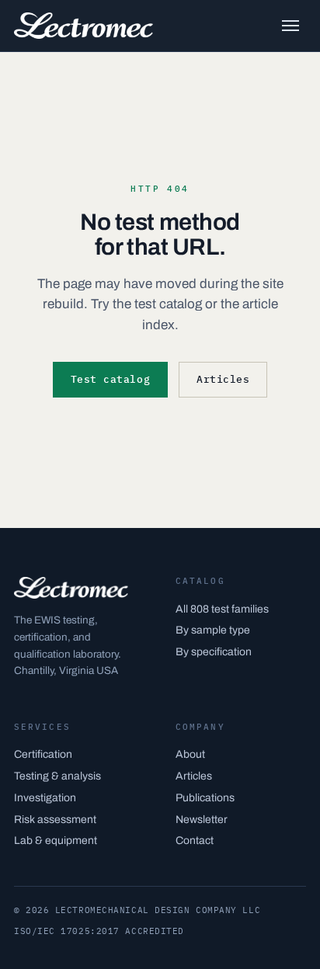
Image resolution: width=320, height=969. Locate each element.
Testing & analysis (57, 776)
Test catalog (110, 379)
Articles (223, 379)
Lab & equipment (55, 840)
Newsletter (202, 819)
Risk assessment (55, 819)
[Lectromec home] (83, 25)
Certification (43, 754)
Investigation (45, 798)
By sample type (213, 630)
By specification (214, 652)
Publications (205, 798)
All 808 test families (222, 609)
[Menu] (290, 25)
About (190, 754)
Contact (195, 840)
